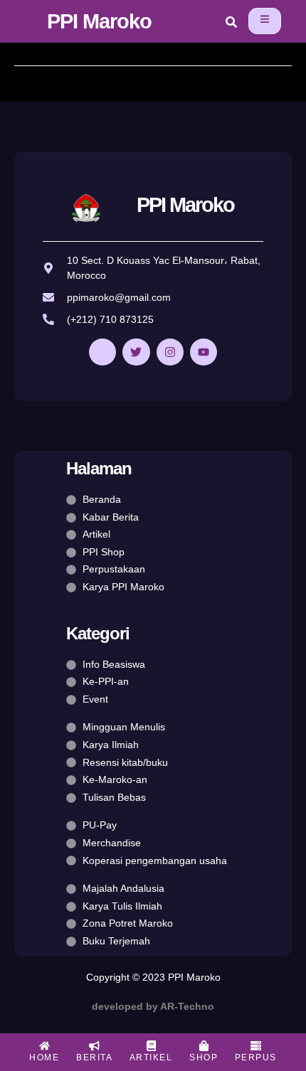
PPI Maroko (99, 21)
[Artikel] (151, 1045)
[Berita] (94, 1045)
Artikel (151, 1057)
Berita (94, 1057)
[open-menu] (264, 21)
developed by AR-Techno (153, 1006)
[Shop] (204, 1045)
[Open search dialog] (231, 24)
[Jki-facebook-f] (102, 352)
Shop (203, 1057)
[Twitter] (135, 352)
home (44, 1057)
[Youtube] (203, 352)
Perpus (256, 1057)
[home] (44, 1045)
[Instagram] (170, 352)
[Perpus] (255, 1045)
